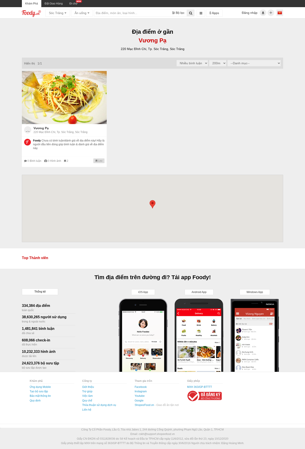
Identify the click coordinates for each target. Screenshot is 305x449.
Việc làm (87, 395)
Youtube (140, 395)
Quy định (35, 400)
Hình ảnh (55, 160)
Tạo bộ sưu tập (39, 391)
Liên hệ (86, 409)
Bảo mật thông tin (40, 395)
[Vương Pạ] (64, 97)
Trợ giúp (87, 391)
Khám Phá (31, 3)
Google (139, 400)
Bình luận (34, 160)
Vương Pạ (41, 128)
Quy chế (87, 400)
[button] (152, 204)
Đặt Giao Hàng (54, 3)
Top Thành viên (35, 258)
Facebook (141, 387)
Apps (215, 13)
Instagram (141, 391)
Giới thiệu (88, 387)
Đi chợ (73, 3)
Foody (37, 140)
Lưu (99, 160)
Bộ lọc (179, 13)
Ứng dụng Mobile (40, 387)
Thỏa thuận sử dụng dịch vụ (99, 405)
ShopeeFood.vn (145, 405)
